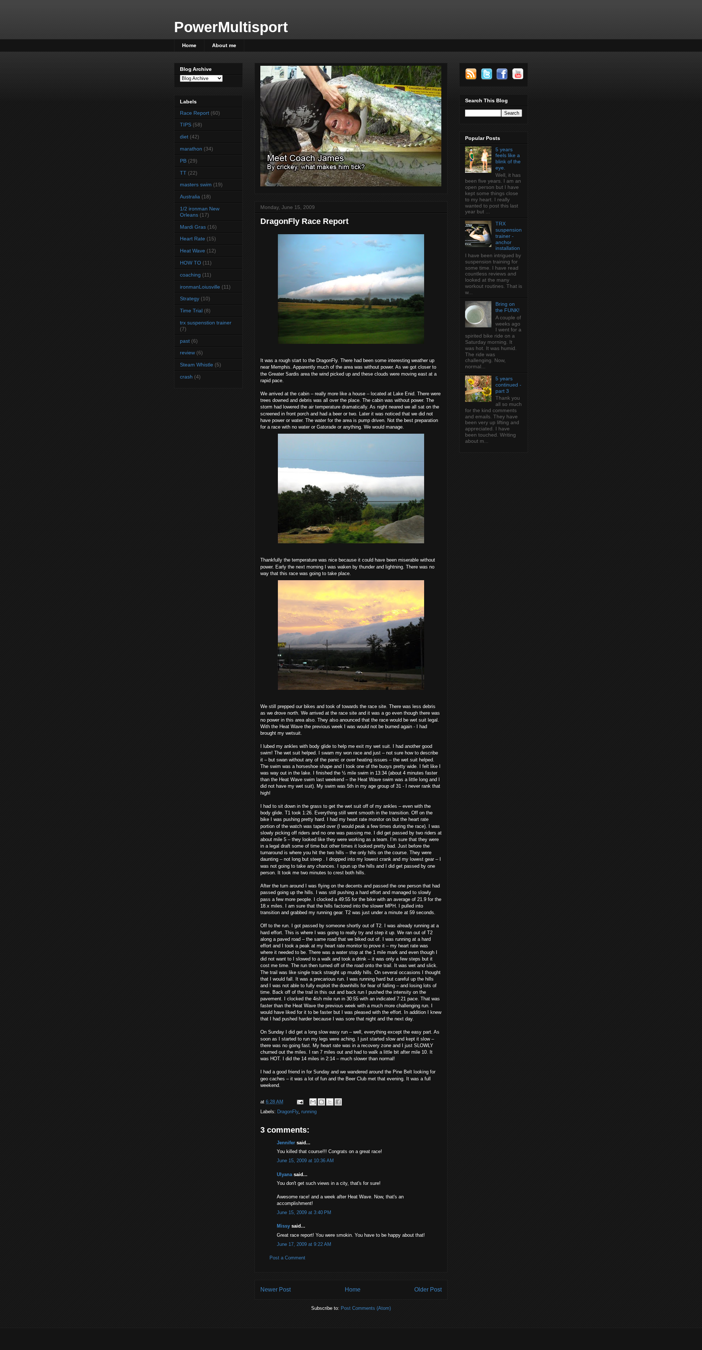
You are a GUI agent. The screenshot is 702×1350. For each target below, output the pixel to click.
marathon (191, 149)
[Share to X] (329, 1102)
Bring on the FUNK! (507, 307)
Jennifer (286, 1142)
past (185, 341)
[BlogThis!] (321, 1102)
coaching (190, 275)
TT (183, 173)
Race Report (194, 113)
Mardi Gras (193, 227)
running (309, 1111)
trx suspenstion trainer (205, 323)
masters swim (196, 184)
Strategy (189, 298)
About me (224, 45)
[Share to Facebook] (338, 1102)
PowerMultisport (231, 27)
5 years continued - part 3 (508, 385)
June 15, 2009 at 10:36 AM (305, 1160)
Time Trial (191, 310)
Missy (283, 1226)
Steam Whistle (196, 365)
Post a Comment (287, 1257)
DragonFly (287, 1111)
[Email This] (313, 1102)
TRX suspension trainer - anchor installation (508, 236)
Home (189, 45)
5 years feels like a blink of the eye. (508, 159)
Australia (190, 196)
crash (186, 377)
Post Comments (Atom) (366, 1308)
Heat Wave (192, 251)
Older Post (428, 1289)
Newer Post (275, 1289)
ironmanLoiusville (200, 287)
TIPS (185, 125)
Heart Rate (192, 239)
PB (183, 161)
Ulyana (284, 1174)
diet (184, 137)
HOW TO (190, 263)
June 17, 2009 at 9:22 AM (304, 1244)
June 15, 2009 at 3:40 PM (304, 1212)
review (187, 352)
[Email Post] (299, 1101)
